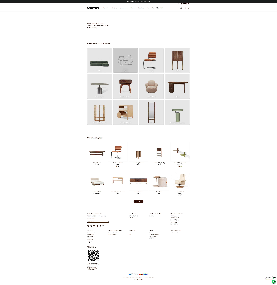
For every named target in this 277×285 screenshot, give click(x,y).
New (153, 8)
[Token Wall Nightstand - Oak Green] (181, 166)
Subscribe (89, 241)
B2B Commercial (174, 233)
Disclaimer (152, 238)
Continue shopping (92, 27)
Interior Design (160, 8)
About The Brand (90, 233)
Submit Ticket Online (133, 215)
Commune (131, 233)
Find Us (151, 215)
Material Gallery (153, 236)
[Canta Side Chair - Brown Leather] (116, 166)
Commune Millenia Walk (113, 233)
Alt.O (130, 234)
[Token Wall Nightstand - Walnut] (179, 166)
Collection (141, 8)
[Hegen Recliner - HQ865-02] (179, 195)
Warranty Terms (174, 219)
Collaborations (90, 234)
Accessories (123, 8)
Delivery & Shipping (175, 217)
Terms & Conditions (175, 215)
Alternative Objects (91, 236)
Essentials (106, 8)
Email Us (131, 217)
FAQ (151, 233)
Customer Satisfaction (175, 220)
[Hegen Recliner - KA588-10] (181, 195)
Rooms (132, 8)
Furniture (114, 8)
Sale (148, 8)
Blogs (88, 238)
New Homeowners (91, 242)
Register (89, 263)
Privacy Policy (174, 222)
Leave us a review (174, 224)
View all (138, 201)
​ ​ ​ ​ (150, 239)
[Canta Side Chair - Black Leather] (118, 166)
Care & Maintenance (154, 234)
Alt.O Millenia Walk (112, 234)
